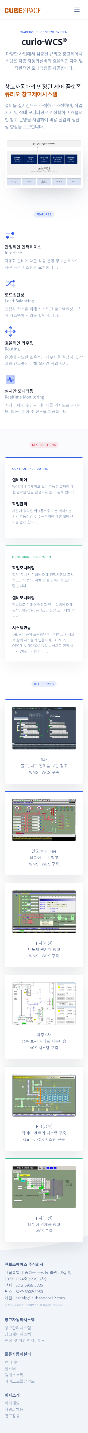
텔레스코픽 (14, 1375)
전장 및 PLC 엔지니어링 (25, 1340)
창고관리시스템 (18, 1328)
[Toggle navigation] (77, 9)
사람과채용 (14, 1409)
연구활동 (12, 1415)
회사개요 (12, 1403)
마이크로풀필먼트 (20, 1381)
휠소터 (10, 1368)
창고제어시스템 (18, 1334)
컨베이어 (12, 1362)
